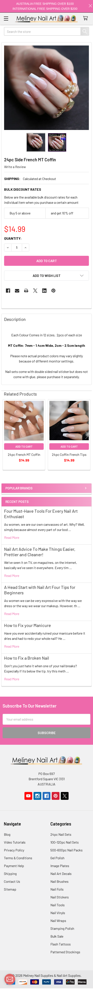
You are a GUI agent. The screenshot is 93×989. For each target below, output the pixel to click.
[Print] (26, 291)
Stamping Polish (62, 928)
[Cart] (86, 18)
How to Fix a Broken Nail (26, 657)
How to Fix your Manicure (27, 625)
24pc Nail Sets (60, 834)
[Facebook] (8, 291)
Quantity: (13, 238)
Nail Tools (57, 905)
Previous (5, 435)
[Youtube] (28, 796)
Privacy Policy (14, 850)
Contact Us (12, 881)
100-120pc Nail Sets (64, 842)
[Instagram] (37, 796)
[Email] (17, 291)
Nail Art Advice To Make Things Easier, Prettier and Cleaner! (39, 551)
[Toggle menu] (6, 18)
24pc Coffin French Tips (69, 454)
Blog (7, 834)
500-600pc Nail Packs (66, 850)
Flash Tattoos (60, 944)
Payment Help (14, 866)
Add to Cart (24, 446)
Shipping (10, 873)
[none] (46, 87)
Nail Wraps (58, 920)
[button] (46, 276)
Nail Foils (57, 889)
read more (11, 537)
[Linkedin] (44, 291)
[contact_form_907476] (9, 979)
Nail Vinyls (57, 913)
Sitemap (10, 889)
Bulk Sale (56, 936)
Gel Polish (57, 858)
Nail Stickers (59, 897)
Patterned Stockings (65, 952)
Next (87, 435)
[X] (35, 291)
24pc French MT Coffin (24, 454)
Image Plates (59, 866)
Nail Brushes (59, 881)
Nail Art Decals (61, 873)
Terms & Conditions (18, 858)
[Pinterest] (53, 291)
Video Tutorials (15, 842)
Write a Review (15, 167)
